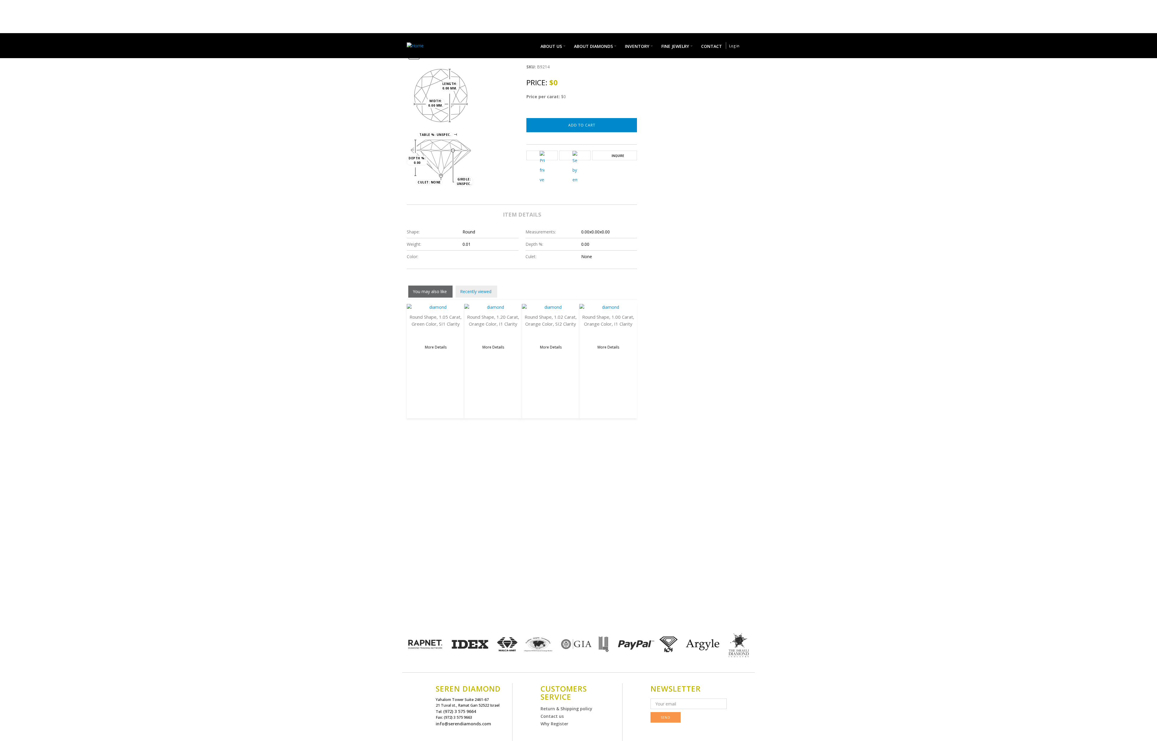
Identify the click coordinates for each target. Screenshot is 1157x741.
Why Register (554, 724)
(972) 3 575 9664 (459, 711)
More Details (436, 347)
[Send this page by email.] (574, 168)
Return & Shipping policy (566, 708)
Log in (734, 45)
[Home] (417, 45)
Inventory (637, 46)
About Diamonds (593, 46)
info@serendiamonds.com (463, 724)
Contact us (552, 716)
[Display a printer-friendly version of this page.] (542, 168)
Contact (711, 46)
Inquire (618, 156)
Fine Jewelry (675, 46)
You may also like (430, 291)
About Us (551, 46)
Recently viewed (475, 291)
